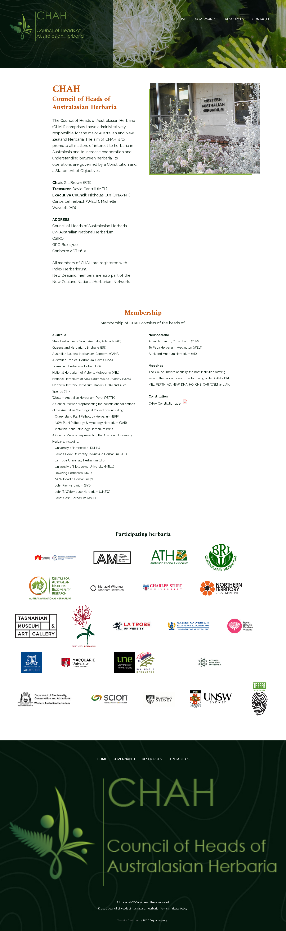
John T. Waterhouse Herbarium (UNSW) (81, 491)
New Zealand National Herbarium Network (90, 281)
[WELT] (260, 701)
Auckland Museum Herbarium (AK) (173, 353)
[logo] (211, 701)
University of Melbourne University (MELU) (83, 466)
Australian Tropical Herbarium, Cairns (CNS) (82, 360)
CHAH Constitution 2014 (166, 403)
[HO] (36, 628)
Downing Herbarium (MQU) (72, 473)
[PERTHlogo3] (44, 702)
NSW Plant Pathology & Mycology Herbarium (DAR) (89, 422)
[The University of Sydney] (159, 702)
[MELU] (31, 665)
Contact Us (178, 759)
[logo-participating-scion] (109, 702)
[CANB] (50, 591)
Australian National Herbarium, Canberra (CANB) (86, 353)
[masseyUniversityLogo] (188, 629)
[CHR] (107, 591)
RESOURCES (152, 759)
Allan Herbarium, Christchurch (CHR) (174, 341)
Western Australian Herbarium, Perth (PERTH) (83, 397)
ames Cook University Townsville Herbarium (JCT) (91, 454)
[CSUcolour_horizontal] (164, 591)
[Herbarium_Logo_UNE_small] (134, 665)
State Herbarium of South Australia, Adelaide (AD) (86, 341)
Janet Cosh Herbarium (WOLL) (75, 498)
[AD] (55, 560)
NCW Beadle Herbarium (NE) (73, 479)
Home (102, 759)
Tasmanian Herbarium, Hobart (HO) (76, 366)
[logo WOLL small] (83, 628)
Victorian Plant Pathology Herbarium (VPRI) (83, 429)
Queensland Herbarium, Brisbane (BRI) (79, 347)
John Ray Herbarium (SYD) (71, 485)
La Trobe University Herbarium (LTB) (79, 460)
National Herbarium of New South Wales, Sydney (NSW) (91, 379)
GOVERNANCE (124, 759)
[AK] (112, 560)
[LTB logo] (131, 628)
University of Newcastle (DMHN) (76, 448)
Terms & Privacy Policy (173, 908)
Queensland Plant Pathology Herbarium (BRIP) (86, 416)
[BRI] (221, 560)
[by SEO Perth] (78, 665)
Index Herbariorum (69, 269)
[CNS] (169, 560)
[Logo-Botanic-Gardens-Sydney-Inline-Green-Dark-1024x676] (210, 665)
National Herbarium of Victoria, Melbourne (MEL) (85, 372)
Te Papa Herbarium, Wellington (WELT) (175, 347)
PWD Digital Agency (155, 920)
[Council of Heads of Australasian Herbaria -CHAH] (46, 26)
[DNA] (221, 591)
